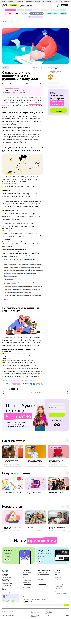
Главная (4, 21)
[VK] (31, 384)
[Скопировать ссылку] (42, 384)
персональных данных (59, 418)
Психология (8, 13)
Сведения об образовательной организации (48, 612)
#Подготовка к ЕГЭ (53, 83)
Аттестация (25, 574)
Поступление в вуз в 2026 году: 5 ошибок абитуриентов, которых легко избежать (58, 461)
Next (67, 441)
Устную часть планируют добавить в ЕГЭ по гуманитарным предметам (35, 461)
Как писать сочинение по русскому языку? (25, 302)
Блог (56, 574)
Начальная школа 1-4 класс (43, 572)
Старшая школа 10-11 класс (43, 575)
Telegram (65, 1)
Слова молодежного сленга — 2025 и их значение (57, 493)
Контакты (57, 581)
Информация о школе (27, 572)
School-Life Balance (10, 10)
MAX (68, 1)
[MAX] (37, 384)
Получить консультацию (58, 110)
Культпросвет (54, 10)
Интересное (45, 10)
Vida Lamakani (20, 380)
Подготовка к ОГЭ (59, 586)
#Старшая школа (53, 86)
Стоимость (57, 579)
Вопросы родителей (59, 572)
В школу (64, 5)
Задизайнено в (62, 615)
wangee (13, 380)
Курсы (56, 591)
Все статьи (13, 5)
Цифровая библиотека (26, 5)
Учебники (63, 13)
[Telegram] (34, 384)
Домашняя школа (27, 584)
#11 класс (62, 86)
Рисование (16, 13)
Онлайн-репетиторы (59, 589)
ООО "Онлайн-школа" (6, 577)
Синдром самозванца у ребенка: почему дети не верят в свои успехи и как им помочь (12, 527)
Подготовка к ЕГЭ (59, 584)
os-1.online (4, 589)
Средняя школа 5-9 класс (43, 574)
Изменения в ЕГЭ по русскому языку (12, 88)
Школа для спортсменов (43, 585)
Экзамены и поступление (35, 16)
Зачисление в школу (27, 580)
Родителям (24, 13)
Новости (63, 10)
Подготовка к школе (27, 575)
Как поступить (58, 575)
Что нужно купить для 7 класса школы (12, 492)
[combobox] (50, 407)
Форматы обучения (27, 582)
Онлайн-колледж (26, 587)
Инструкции (37, 10)
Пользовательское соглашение (35, 616)
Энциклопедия (58, 577)
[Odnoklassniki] (39, 384)
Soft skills (20, 10)
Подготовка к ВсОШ (59, 588)
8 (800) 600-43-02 (6, 573)
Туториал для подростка (36, 13)
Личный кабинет (26, 585)
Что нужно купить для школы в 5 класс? (34, 493)
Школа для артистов (42, 581)
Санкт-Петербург (6, 592)
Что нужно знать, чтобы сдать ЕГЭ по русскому (14, 90)
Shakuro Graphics (30, 380)
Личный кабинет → (29, 601)
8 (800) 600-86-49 (59, 1)
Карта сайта (47, 615)
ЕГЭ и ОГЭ (28, 10)
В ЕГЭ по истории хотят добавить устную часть (11, 461)
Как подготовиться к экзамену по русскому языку (15, 92)
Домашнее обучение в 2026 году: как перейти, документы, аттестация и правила (57, 527)
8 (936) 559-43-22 (5, 574)
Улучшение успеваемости (52, 13)
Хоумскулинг (40, 579)
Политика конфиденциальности (35, 612)
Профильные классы (42, 577)
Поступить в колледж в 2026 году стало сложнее (34, 527)
